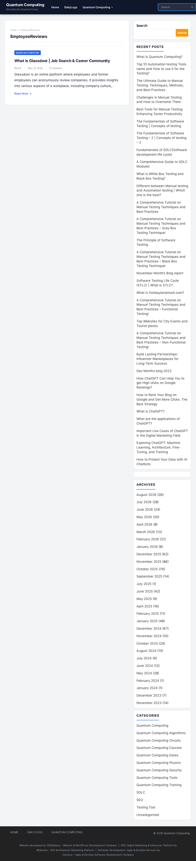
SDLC (140, 792)
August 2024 (146, 651)
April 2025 (144, 606)
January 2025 (147, 621)
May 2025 (144, 599)
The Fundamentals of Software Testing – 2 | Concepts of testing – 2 (161, 137)
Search (141, 25)
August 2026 (146, 495)
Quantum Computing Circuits (158, 740)
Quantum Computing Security (159, 770)
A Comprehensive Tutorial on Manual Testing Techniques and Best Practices (160, 207)
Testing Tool (145, 807)
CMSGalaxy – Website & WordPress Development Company (82, 845)
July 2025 (143, 584)
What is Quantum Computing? (159, 57)
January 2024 (147, 688)
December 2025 (148, 554)
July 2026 (144, 502)
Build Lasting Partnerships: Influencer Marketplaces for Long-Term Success (157, 358)
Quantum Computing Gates (157, 755)
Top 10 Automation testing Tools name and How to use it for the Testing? (161, 68)
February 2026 (147, 539)
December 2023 (148, 695)
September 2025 (149, 576)
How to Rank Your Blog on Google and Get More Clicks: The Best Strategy (161, 399)
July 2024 (144, 658)
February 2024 (147, 681)
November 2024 (149, 636)
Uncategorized (147, 815)
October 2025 (147, 569)
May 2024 (144, 673)
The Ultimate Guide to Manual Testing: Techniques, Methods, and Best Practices (160, 85)
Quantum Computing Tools (156, 778)
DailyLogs (34, 832)
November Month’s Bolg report (159, 273)
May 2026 (144, 517)
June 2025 (144, 591)
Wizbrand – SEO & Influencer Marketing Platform (65, 850)
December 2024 (148, 628)
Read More (23, 93)
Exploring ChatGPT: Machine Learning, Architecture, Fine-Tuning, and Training (158, 447)
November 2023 (149, 703)
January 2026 (147, 547)
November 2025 (148, 562)
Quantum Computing (25, 4)
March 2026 (145, 532)
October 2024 (147, 643)
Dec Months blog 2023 (154, 371)
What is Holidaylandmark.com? (160, 293)
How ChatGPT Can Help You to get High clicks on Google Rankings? (160, 382)
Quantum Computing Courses (159, 748)
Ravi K (17, 68)
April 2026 (144, 524)
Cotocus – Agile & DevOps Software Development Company (98, 854)
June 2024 (144, 666)
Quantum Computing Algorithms (161, 733)
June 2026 (144, 509)
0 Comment (55, 68)
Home (13, 30)
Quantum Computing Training (158, 785)
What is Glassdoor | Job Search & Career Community (62, 60)
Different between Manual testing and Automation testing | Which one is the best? (162, 190)
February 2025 (147, 613)
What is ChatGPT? (150, 411)
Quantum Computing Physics (158, 763)
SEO (139, 800)
